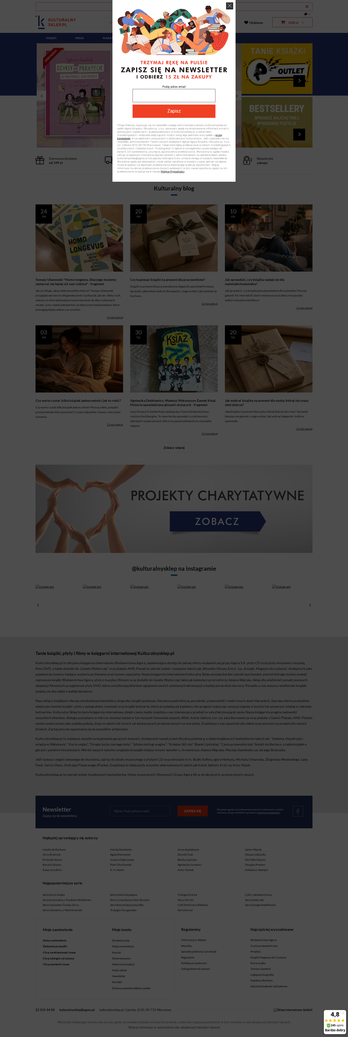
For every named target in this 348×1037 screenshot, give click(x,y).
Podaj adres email (174, 86)
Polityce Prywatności (172, 171)
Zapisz (174, 111)
